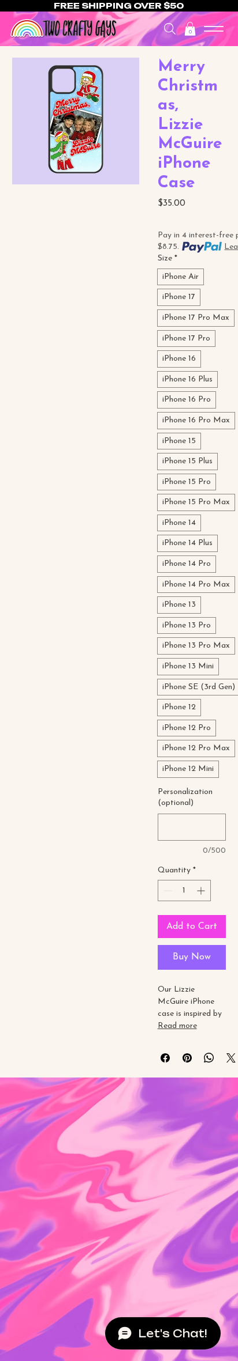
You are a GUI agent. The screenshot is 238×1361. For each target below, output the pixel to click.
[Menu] (214, 29)
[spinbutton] (184, 890)
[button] (190, 29)
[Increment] (202, 890)
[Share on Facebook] (165, 1058)
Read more (177, 1026)
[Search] (169, 28)
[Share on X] (231, 1058)
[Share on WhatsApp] (209, 1058)
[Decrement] (166, 890)
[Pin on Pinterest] (187, 1058)
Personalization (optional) (185, 798)
